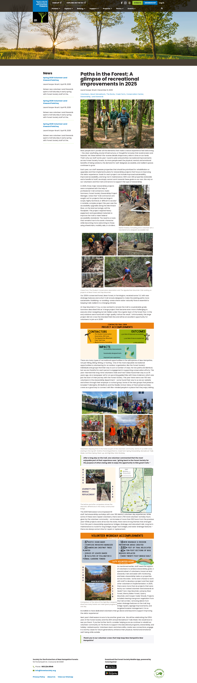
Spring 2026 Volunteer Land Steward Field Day (55, 78)
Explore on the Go (75, 3)
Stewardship (85, 96)
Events (131, 8)
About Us (51, 677)
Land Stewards (97, 96)
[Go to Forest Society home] (40, 11)
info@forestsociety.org (45, 670)
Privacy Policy (39, 677)
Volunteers (84, 94)
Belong (80, 8)
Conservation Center (134, 94)
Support (93, 8)
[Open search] (162, 8)
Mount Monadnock (97, 94)
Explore (68, 8)
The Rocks (110, 94)
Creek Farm (120, 94)
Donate (137, 3)
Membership (150, 3)
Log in (161, 3)
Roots (118, 8)
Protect (55, 8)
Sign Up (55, 3)
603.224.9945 (47, 666)
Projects (106, 8)
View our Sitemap (65, 677)
